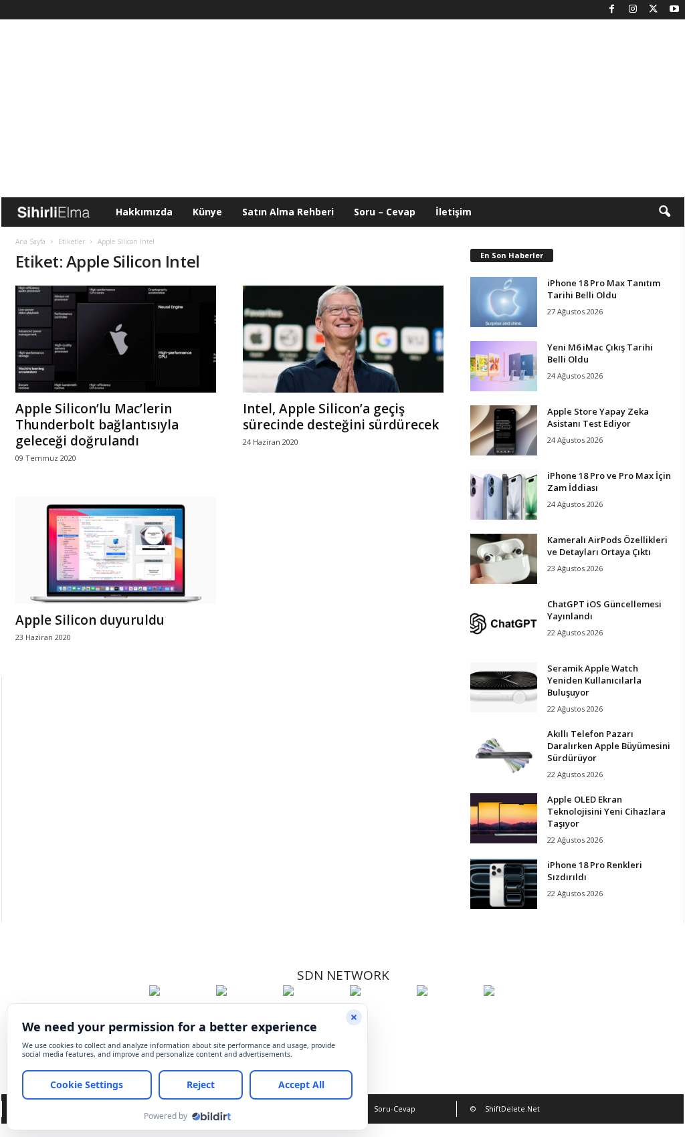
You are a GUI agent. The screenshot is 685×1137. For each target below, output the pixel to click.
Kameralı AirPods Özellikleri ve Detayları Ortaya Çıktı (607, 546)
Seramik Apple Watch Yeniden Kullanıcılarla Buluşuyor (594, 680)
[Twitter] (654, 9)
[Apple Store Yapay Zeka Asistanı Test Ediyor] (503, 430)
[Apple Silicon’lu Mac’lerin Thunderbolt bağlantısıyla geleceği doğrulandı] (115, 339)
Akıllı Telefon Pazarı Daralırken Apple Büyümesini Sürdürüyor (608, 746)
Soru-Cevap (394, 1109)
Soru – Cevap (384, 211)
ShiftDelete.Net (512, 1109)
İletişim (453, 211)
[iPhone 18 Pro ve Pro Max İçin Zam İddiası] (503, 495)
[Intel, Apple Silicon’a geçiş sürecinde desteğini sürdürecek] (343, 339)
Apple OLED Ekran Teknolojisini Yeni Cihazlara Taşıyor (606, 811)
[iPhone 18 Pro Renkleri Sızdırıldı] (503, 884)
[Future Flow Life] (514, 1015)
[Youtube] (674, 9)
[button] (664, 212)
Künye (207, 211)
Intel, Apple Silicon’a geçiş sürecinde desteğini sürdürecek (341, 416)
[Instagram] (633, 9)
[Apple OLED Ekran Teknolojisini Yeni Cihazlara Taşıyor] (503, 818)
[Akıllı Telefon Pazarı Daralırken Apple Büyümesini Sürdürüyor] (503, 753)
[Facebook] (612, 9)
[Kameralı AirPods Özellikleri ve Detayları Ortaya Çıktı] (503, 559)
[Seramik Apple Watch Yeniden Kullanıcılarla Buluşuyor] (503, 687)
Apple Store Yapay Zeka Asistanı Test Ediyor (598, 417)
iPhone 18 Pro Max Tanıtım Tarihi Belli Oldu (603, 289)
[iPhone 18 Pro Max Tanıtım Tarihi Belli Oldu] (503, 302)
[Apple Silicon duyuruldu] (115, 550)
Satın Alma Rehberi (288, 211)
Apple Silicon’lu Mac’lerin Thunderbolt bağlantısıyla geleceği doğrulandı (97, 424)
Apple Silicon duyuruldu (90, 620)
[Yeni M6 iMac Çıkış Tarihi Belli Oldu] (503, 366)
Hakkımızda (144, 211)
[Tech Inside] (380, 1015)
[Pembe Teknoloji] (447, 1015)
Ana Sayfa (30, 241)
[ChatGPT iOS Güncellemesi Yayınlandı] (503, 623)
